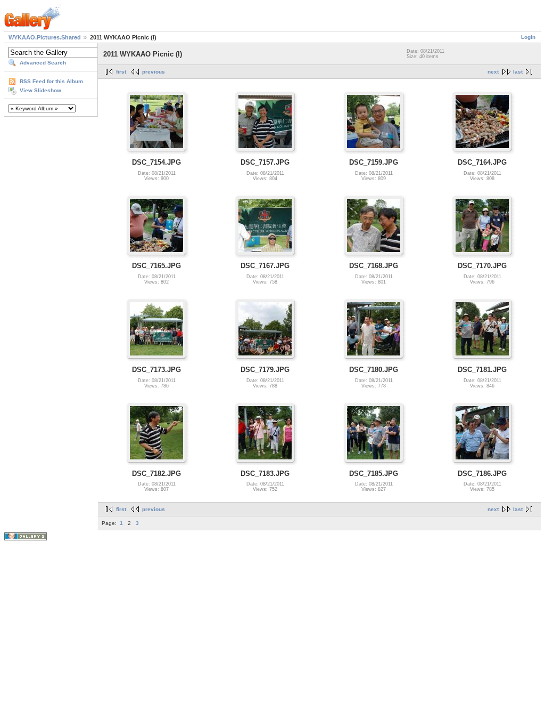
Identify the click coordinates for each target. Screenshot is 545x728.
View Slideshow (40, 90)
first (121, 72)
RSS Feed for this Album (51, 81)
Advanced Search (43, 63)
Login (528, 37)
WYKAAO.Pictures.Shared (45, 37)
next (493, 72)
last (518, 72)
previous (153, 72)
